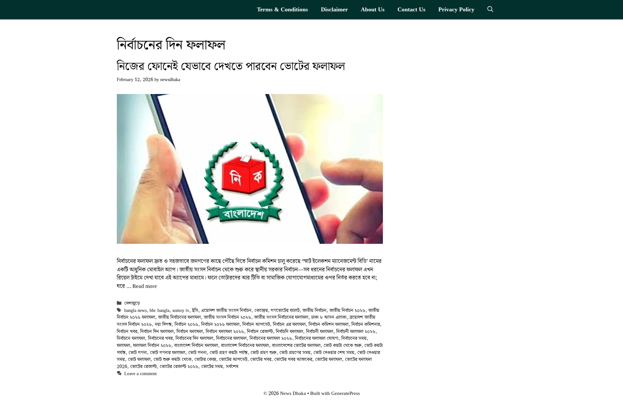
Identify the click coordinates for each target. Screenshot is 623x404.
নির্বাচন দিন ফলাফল (157, 331)
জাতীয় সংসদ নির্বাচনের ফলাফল (281, 317)
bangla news (135, 310)
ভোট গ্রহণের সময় (295, 352)
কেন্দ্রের (261, 310)
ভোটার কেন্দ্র (205, 359)
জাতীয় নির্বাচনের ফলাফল (179, 317)
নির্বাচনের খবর (160, 338)
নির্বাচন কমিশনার (365, 324)
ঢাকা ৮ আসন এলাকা (329, 317)
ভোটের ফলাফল (328, 359)
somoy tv (180, 310)
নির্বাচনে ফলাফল (131, 338)
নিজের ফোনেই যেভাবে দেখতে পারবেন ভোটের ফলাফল (231, 67)
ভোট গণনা (137, 352)
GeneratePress (345, 394)
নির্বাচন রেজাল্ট (260, 331)
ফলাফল (123, 345)
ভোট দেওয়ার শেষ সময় (333, 352)
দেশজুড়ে (132, 303)
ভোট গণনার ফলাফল (167, 352)
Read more (144, 286)
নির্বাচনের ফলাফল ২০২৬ (271, 338)
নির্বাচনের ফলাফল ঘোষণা (316, 338)
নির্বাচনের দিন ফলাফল (194, 338)
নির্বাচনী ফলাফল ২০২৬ (355, 331)
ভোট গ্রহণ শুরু (263, 352)
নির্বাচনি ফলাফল (289, 331)
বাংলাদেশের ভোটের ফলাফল (296, 345)
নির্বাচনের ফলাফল (231, 338)
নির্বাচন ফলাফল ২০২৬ (225, 331)
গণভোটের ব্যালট (285, 310)
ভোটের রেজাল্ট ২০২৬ (179, 366)
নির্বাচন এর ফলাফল (289, 324)
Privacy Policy (456, 9)
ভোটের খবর (260, 359)
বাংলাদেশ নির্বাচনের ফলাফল (245, 345)
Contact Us (411, 9)
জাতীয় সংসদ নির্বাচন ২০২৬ (227, 317)
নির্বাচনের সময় (354, 338)
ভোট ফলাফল (139, 359)
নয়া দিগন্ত (163, 324)
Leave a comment (140, 373)
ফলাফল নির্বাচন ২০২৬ (152, 345)
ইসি (195, 310)
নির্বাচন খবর (127, 331)
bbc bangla (159, 310)
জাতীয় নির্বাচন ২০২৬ (347, 310)
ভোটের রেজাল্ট (143, 366)
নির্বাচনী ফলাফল (319, 331)
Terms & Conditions (282, 9)
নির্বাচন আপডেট (256, 324)
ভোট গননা (197, 352)
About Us (373, 9)
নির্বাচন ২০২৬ (186, 324)
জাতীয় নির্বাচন (314, 310)
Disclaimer (334, 9)
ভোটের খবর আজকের (293, 359)
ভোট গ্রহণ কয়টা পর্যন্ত (229, 352)
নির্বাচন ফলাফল (190, 331)
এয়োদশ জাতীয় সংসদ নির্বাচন (226, 310)
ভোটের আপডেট (233, 359)
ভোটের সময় (212, 366)
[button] (490, 9)
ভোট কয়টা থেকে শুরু (342, 345)
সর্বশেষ (232, 366)
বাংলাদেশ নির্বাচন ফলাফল (196, 345)
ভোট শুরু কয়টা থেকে (172, 359)
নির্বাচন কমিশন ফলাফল (328, 324)
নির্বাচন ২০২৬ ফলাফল (220, 324)
